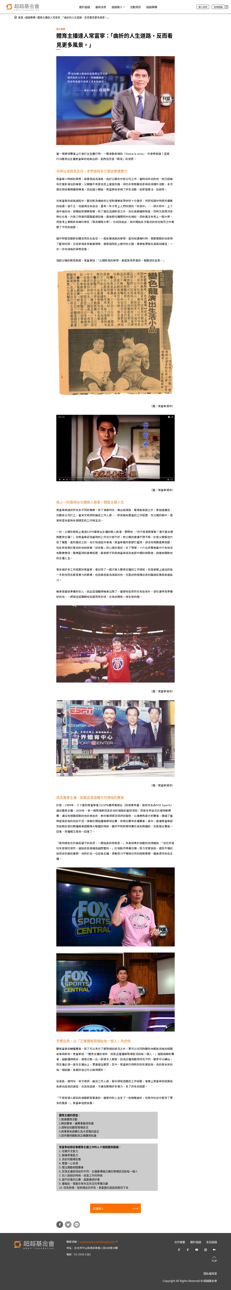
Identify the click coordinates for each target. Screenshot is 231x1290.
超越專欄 (30, 17)
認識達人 (98, 1208)
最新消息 (100, 7)
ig (205, 1249)
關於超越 (195, 1242)
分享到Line (76, 1224)
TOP (214, 1261)
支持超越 (211, 1242)
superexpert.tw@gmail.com (98, 1241)
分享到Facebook (59, 1224)
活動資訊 (135, 7)
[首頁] (22, 7)
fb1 (179, 1249)
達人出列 (203, 6)
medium (214, 1249)
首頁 (20, 17)
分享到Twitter (68, 1224)
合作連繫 (179, 1242)
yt (196, 1249)
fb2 (188, 1249)
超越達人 (117, 7)
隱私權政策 (210, 1273)
